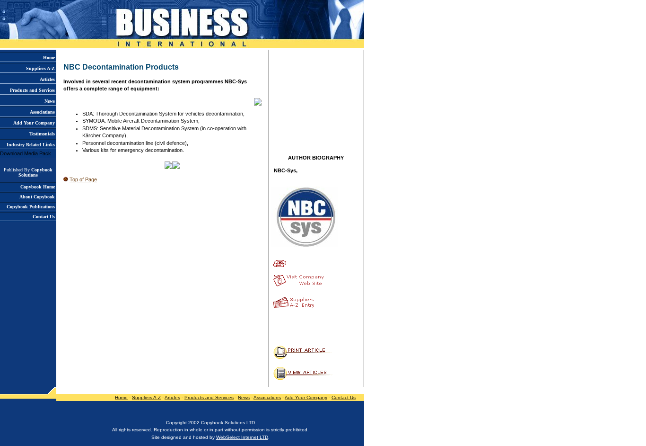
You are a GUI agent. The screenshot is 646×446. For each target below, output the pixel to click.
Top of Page (83, 179)
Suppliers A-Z (146, 397)
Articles (172, 397)
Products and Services (209, 397)
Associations (267, 397)
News (244, 397)
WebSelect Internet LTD (242, 437)
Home (121, 397)
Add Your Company (306, 397)
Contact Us (344, 397)
